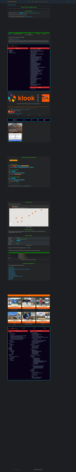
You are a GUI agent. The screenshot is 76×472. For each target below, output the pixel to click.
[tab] (13, 45)
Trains (33, 357)
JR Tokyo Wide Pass (34, 74)
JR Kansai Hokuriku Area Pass (35, 64)
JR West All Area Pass (34, 75)
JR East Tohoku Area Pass (35, 58)
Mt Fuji (14, 324)
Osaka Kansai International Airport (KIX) (16, 336)
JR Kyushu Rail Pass (34, 66)
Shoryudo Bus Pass (34, 82)
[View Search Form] (68, 2)
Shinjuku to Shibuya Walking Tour (29, 309)
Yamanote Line (35, 363)
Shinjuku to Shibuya (35, 347)
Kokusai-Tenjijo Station (15, 176)
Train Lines (12, 357)
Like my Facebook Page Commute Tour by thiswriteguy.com (21, 109)
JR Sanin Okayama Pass (34, 68)
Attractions (12, 344)
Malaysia (40, 1)
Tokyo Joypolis (11, 278)
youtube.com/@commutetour (17, 113)
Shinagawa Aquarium (12, 273)
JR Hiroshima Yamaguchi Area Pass (36, 59)
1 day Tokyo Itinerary (35, 333)
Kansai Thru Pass (33, 76)
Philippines (37, 1)
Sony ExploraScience (28, 16)
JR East (15, 167)
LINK (40, 103)
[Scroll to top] (72, 468)
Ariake (17, 181)
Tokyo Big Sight (11, 277)
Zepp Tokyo (10, 279)
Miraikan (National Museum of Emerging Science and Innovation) (19, 269)
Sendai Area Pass (33, 81)
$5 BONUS (32, 103)
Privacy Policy (18, 469)
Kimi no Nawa (35, 339)
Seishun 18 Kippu (33, 80)
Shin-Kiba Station (14, 164)
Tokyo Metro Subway (36, 358)
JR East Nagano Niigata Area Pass (36, 56)
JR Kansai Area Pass (34, 62)
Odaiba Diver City (11, 271)
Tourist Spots (11, 354)
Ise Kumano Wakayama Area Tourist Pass (37, 53)
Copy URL (24, 119)
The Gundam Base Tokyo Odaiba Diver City (16, 276)
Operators (10, 347)
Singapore (33, 1)
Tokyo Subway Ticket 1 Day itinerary (37, 341)
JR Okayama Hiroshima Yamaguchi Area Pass (38, 67)
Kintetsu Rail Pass (33, 77)
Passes (10, 343)
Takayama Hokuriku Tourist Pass (36, 84)
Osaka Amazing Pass (34, 79)
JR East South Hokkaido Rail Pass (36, 57)
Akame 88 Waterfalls (28, 324)
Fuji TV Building (11, 267)
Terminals (10, 51)
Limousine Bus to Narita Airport (38, 366)
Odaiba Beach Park (12, 270)
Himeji (43, 324)
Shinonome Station (14, 169)
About (43, 1)
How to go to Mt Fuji (35, 343)
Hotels (11, 359)
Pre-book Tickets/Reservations (37, 377)
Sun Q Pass (32, 83)
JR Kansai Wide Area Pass (35, 65)
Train (11, 346)
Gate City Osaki (11, 268)
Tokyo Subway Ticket (34, 85)
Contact (46, 1)
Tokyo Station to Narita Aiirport (38, 367)
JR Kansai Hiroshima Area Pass (36, 63)
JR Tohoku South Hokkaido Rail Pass (36, 73)
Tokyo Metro (31, 167)
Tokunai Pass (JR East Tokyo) (36, 351)
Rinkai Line (9, 33)
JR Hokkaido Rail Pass (34, 60)
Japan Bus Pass (33, 54)
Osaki (17, 244)
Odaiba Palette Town (12, 272)
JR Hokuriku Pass (33, 61)
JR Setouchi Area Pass (34, 72)
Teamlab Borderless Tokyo (13, 275)
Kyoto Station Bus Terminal (43, 309)
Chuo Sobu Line (36, 362)
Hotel (33, 376)
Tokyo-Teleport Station (15, 183)
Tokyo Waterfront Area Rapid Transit (33, 12)
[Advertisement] (28, 25)
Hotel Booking (11, 50)
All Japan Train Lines (12, 52)
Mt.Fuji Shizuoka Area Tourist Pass (36, 78)
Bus (11, 345)
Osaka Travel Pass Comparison (35, 49)
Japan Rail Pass (33, 55)
